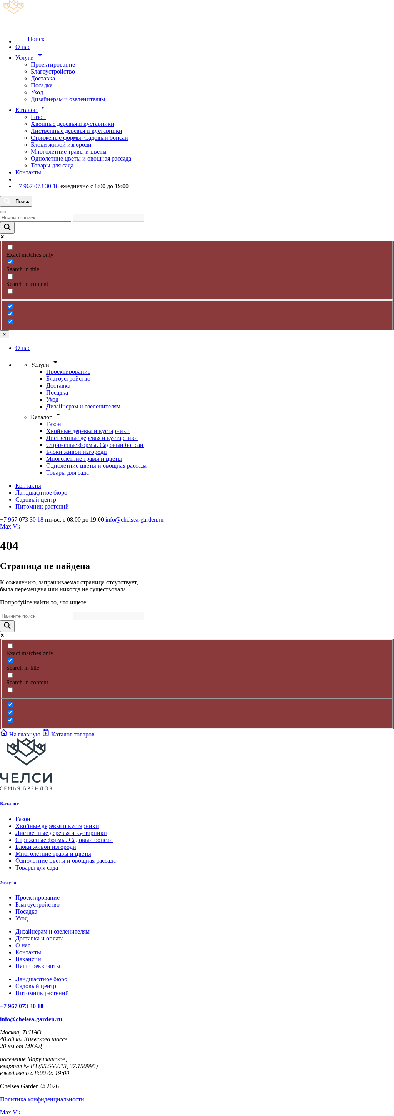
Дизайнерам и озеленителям (68, 99)
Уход (37, 92)
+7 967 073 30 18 (37, 186)
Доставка (43, 78)
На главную (25, 734)
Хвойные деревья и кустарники (72, 123)
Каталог (31, 110)
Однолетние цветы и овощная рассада (81, 158)
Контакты (28, 172)
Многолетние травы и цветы (69, 151)
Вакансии (28, 959)
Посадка (42, 85)
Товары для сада (52, 165)
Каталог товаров (72, 734)
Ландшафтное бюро (41, 492)
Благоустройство (53, 71)
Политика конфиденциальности (42, 1099)
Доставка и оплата (39, 938)
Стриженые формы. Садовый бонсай (79, 137)
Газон (38, 117)
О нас (22, 47)
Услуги (30, 57)
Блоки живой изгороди (61, 144)
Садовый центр (35, 499)
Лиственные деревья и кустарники (76, 130)
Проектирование (53, 64)
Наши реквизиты (37, 966)
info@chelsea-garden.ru (134, 519)
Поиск (36, 39)
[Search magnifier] (7, 228)
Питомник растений (42, 506)
